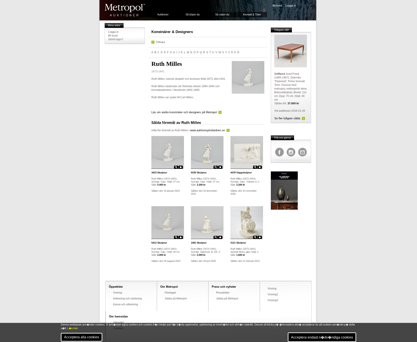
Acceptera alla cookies (81, 337)
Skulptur (159, 172)
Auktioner (163, 14)
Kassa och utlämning (125, 304)
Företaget (170, 292)
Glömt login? (115, 39)
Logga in (291, 5)
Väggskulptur (241, 172)
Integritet (118, 322)
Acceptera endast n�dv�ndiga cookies (322, 337)
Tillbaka (160, 42)
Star (181, 167)
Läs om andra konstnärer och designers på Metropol (184, 112)
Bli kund (277, 5)
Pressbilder (223, 292)
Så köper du (192, 14)
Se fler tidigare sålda (287, 118)
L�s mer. (72, 328)
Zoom (176, 167)
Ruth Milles (181, 130)
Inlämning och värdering (127, 298)
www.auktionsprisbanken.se (207, 130)
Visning (117, 292)
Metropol (125, 10)
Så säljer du (222, 14)
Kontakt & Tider (252, 14)
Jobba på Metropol (176, 298)
